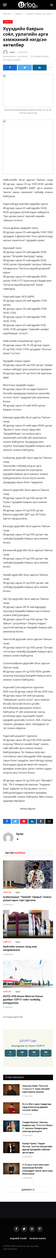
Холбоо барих (38, 1239)
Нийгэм (7, 22)
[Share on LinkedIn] (40, 67)
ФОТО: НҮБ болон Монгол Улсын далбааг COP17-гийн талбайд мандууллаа (23, 999)
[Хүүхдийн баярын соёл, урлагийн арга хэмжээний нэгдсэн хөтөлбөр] (28, 90)
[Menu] (5, 5)
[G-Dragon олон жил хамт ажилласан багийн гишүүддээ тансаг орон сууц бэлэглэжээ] (11, 1168)
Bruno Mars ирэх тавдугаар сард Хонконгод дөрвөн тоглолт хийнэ (36, 1107)
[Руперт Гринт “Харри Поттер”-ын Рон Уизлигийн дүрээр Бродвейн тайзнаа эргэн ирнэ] (11, 1147)
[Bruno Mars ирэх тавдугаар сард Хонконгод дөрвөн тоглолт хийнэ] (11, 1108)
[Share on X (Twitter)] (25, 67)
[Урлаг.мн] (28, 5)
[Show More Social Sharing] (50, 67)
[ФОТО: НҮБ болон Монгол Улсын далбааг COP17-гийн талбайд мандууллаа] (28, 974)
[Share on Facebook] (10, 67)
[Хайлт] (51, 5)
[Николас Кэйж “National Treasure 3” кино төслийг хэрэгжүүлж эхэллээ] (11, 1090)
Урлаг (12, 52)
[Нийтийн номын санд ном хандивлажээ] (28, 924)
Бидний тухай (18, 1239)
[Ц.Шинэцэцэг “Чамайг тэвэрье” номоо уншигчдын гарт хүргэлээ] (28, 874)
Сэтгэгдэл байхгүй (41, 56)
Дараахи (27, 1190)
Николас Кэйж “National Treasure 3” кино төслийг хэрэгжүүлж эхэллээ (36, 1089)
